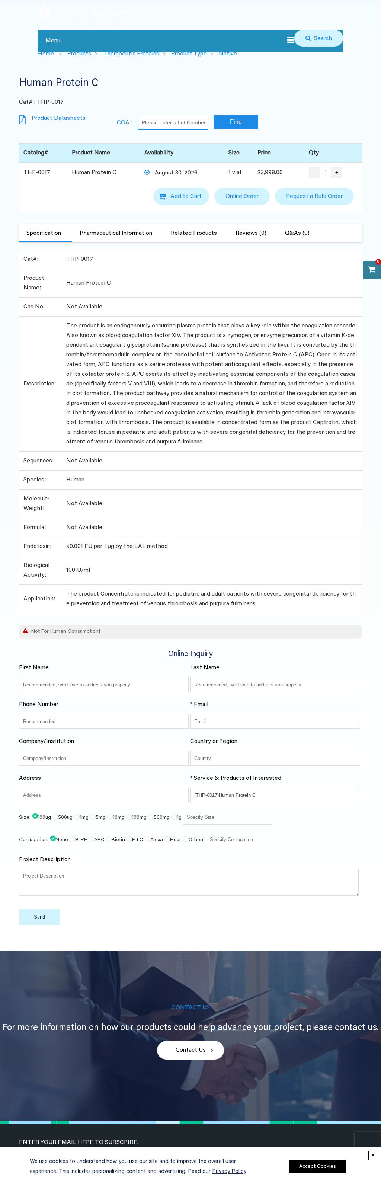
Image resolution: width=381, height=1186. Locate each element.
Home (46, 54)
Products (79, 54)
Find (236, 122)
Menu (52, 41)
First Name (34, 668)
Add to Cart (186, 196)
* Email (199, 705)
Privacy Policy (229, 1171)
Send (39, 917)
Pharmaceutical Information (116, 233)
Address (30, 778)
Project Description (45, 860)
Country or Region (213, 741)
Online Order (242, 196)
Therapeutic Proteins (131, 54)
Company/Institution (46, 741)
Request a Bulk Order (314, 196)
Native (228, 54)
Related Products (194, 233)
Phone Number (38, 705)
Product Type (189, 54)
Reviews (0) (251, 233)
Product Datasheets (59, 118)
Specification (43, 233)
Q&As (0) (297, 233)
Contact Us (191, 1050)
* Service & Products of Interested (235, 778)
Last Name (205, 668)
